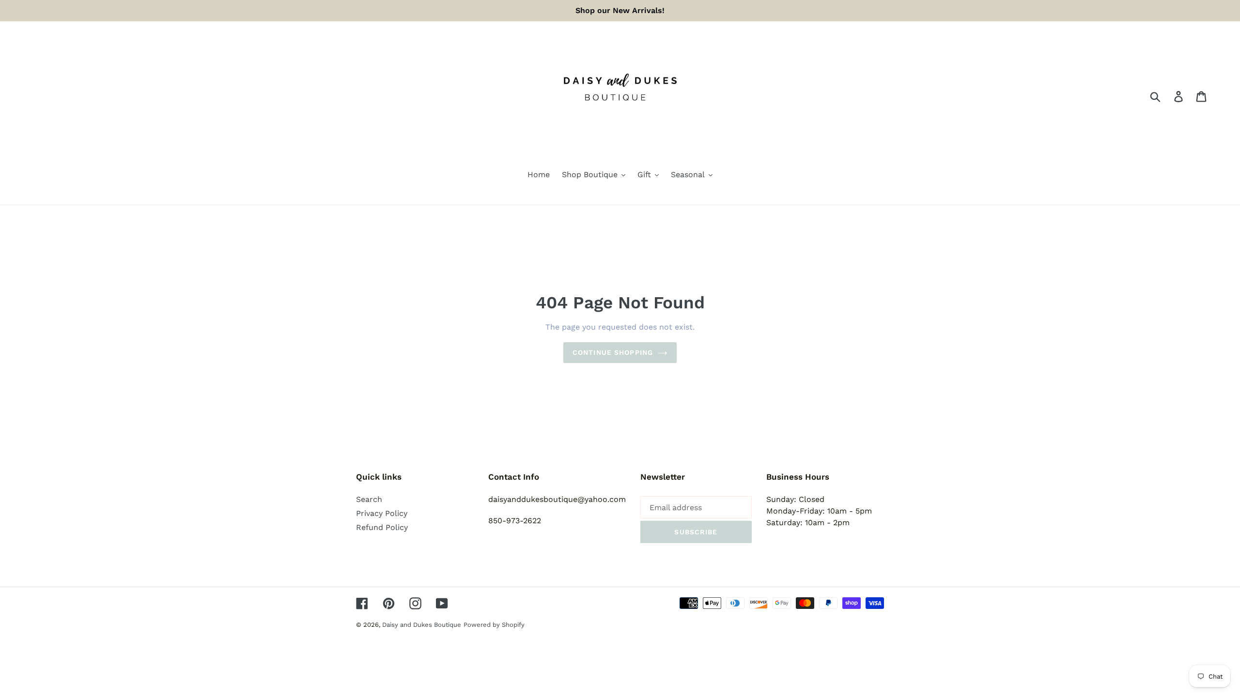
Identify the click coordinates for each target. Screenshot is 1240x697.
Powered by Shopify (494, 624)
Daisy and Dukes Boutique (421, 624)
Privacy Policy (381, 513)
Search (369, 499)
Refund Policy (382, 527)
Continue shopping (613, 352)
